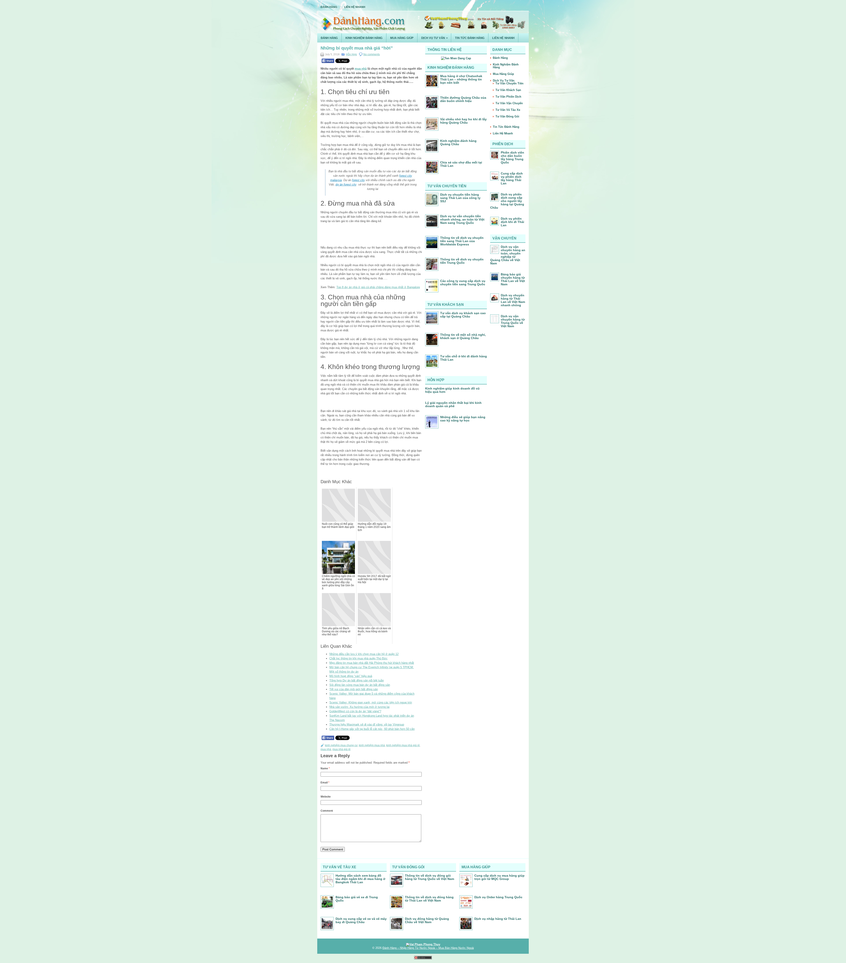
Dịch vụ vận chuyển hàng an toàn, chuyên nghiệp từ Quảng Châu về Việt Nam (507, 255)
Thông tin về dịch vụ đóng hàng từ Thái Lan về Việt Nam (429, 898)
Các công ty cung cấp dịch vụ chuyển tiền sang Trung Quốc (462, 282)
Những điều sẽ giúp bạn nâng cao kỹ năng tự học (462, 418)
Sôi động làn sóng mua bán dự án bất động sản (359, 685)
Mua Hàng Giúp (402, 38)
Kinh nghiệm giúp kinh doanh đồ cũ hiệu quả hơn (452, 390)
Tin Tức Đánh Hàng (469, 38)
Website (326, 796)
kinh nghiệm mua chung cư (341, 745)
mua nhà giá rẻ (341, 749)
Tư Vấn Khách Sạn (508, 90)
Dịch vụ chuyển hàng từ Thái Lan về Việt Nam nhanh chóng (513, 300)
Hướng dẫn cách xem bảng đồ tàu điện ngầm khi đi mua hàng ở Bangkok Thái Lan (360, 879)
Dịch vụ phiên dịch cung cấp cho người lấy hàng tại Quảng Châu (507, 201)
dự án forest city (346, 184)
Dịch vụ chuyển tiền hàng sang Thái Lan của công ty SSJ (460, 198)
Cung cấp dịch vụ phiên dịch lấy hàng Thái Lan (512, 178)
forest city (358, 180)
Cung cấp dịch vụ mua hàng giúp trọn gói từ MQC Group (499, 877)
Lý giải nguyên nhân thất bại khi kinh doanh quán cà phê (453, 404)
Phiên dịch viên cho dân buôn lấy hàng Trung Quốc (512, 157)
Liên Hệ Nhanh (354, 7)
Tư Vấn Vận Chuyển (509, 103)
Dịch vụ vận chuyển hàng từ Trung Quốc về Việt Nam (513, 321)
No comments (371, 54)
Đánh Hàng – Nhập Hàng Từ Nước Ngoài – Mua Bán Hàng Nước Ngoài (428, 948)
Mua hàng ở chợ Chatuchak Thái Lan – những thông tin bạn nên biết (461, 79)
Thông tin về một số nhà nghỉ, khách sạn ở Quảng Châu (463, 336)
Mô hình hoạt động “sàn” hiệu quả (350, 676)
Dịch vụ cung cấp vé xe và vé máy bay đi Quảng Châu (361, 920)
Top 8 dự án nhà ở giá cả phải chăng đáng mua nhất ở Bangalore (378, 287)
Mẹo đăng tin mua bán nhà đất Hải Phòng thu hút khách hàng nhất (371, 662)
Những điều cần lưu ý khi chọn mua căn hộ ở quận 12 (364, 654)
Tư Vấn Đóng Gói (507, 116)
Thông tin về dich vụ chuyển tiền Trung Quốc (462, 261)
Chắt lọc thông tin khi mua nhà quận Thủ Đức (358, 658)
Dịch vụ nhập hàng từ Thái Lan (497, 918)
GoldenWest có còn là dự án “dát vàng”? (355, 711)
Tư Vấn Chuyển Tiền (509, 83)
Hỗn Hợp (351, 54)
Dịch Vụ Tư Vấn (434, 38)
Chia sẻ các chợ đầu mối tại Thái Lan (461, 164)
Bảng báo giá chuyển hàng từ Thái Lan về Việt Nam (513, 279)
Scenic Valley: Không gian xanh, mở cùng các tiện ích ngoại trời (370, 702)
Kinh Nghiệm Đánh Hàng (363, 38)
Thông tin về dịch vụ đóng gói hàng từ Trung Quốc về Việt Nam (429, 877)
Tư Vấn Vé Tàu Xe (507, 109)
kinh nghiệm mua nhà (372, 745)
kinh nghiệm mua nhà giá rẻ (403, 745)
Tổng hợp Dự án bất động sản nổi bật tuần (356, 680)
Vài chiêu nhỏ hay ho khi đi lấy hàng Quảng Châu (463, 120)
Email (325, 782)
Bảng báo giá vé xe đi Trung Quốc (357, 898)
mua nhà (361, 68)
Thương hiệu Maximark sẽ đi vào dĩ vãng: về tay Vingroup (366, 724)
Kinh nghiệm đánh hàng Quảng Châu (458, 142)
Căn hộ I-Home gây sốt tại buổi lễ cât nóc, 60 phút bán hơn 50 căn (372, 729)
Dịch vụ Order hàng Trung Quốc (498, 897)
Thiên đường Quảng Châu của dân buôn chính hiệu (463, 99)
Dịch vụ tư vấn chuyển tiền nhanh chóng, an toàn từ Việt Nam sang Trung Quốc (462, 219)
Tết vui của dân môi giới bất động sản (353, 689)
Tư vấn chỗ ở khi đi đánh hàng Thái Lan (463, 357)
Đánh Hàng (329, 7)
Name (325, 768)
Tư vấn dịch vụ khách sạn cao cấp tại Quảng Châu (463, 314)
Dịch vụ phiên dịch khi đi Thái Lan (512, 222)
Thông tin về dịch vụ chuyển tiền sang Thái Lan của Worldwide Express (462, 241)
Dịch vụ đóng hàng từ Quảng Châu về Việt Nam (427, 920)
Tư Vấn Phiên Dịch (508, 96)
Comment (327, 810)
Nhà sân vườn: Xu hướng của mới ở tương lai (359, 707)
